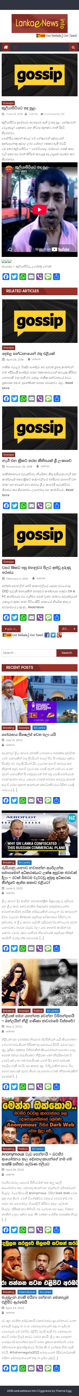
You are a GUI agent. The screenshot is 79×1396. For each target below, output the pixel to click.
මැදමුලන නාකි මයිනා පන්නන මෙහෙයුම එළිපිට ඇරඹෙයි (35, 1300)
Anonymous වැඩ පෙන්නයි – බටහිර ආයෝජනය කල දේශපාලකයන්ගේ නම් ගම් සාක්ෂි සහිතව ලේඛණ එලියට (37, 1159)
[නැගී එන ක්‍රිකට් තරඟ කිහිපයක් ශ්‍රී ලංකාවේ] (39, 428)
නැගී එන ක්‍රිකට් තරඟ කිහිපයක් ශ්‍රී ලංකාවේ (37, 460)
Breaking (8, 728)
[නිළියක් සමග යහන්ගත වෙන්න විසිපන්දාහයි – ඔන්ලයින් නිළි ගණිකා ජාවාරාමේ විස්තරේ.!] (40, 982)
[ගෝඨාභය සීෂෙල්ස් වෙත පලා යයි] (40, 699)
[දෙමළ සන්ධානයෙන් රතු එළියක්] (39, 321)
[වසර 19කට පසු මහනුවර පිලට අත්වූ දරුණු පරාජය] (39, 535)
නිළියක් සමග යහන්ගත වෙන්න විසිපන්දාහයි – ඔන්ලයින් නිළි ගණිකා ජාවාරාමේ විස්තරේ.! (38, 1018)
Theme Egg (63, 1391)
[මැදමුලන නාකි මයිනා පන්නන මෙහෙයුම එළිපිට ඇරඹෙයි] (40, 1263)
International (27, 1292)
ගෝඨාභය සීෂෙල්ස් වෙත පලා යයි (29, 734)
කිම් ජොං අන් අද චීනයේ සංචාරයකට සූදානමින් (70, 629)
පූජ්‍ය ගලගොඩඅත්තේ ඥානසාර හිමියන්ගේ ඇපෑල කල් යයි (14, 629)
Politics (38, 1011)
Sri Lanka (39, 728)
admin (33, 114)
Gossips (8, 103)
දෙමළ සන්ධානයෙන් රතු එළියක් (28, 353)
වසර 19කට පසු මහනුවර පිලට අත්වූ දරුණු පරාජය (36, 570)
